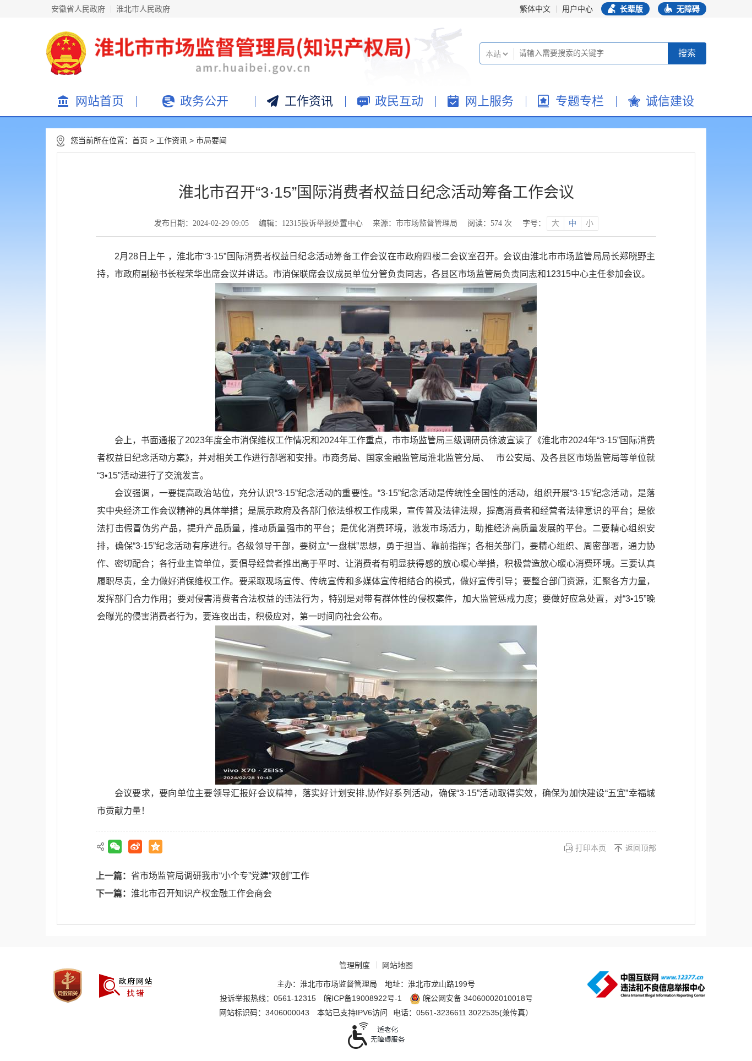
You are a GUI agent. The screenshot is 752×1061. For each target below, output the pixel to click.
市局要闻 (211, 140)
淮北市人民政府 (143, 8)
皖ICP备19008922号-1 (363, 998)
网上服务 (489, 101)
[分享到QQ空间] (155, 846)
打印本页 (590, 848)
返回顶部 (640, 848)
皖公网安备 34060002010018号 (478, 998)
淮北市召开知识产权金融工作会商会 (201, 893)
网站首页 (99, 101)
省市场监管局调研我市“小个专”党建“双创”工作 (220, 875)
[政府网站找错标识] (125, 986)
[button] (625, 8)
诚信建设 (670, 101)
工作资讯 (309, 101)
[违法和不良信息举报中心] (646, 984)
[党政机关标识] (68, 986)
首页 (140, 140)
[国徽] (66, 53)
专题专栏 (579, 101)
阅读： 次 (489, 223)
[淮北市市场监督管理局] (249, 53)
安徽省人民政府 (78, 8)
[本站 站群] (496, 58)
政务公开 (204, 101)
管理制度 (354, 965)
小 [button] (589, 223)
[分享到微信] (115, 846)
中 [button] (572, 223)
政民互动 (399, 101)
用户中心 (577, 8)
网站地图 (397, 965)
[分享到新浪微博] (135, 846)
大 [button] (555, 223)
